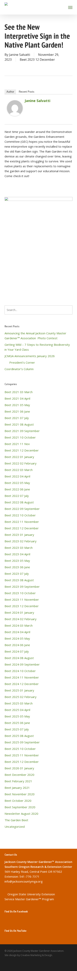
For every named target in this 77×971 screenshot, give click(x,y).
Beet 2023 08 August (19, 580)
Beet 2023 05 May (17, 561)
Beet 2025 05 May (17, 716)
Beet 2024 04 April (17, 632)
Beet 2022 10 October (20, 515)
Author (10, 91)
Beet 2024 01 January (19, 612)
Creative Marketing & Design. (37, 955)
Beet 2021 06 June (17, 411)
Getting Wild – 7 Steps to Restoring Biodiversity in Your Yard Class (37, 347)
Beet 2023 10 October (20, 593)
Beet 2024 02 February (21, 619)
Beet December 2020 (19, 775)
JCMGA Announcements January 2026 (30, 356)
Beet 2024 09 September (22, 664)
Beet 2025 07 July (17, 729)
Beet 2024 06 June (17, 645)
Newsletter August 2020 (21, 814)
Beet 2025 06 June (17, 723)
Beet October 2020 (18, 801)
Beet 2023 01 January (19, 535)
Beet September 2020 (20, 807)
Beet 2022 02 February (21, 463)
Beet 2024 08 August (19, 658)
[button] (70, 7)
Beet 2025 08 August (19, 736)
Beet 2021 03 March (19, 392)
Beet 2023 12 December (37, 59)
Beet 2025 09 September (22, 742)
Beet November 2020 (20, 794)
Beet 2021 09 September (22, 431)
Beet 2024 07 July (17, 651)
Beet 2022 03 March (19, 470)
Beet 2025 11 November (22, 755)
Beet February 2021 (18, 781)
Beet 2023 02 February (21, 541)
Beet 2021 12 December (22, 450)
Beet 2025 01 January (19, 690)
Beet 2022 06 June (17, 489)
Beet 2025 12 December (22, 762)
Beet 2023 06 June (17, 567)
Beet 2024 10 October (20, 671)
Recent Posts (26, 91)
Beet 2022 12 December (22, 528)
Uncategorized (15, 826)
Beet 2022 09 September (22, 509)
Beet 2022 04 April (17, 476)
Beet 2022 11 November (22, 522)
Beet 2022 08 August (19, 502)
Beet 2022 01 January (19, 457)
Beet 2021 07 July (17, 418)
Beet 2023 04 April (17, 554)
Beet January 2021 (17, 788)
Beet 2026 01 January (19, 768)
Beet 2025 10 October (20, 749)
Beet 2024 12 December (22, 684)
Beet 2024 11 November (22, 677)
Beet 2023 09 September (22, 586)
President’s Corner (20, 362)
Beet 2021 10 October (20, 437)
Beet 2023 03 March (19, 548)
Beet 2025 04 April (17, 710)
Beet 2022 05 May (17, 483)
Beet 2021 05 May (17, 405)
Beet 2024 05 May (17, 638)
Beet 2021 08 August (19, 424)
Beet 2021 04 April (17, 398)
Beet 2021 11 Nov (17, 444)
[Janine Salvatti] (15, 118)
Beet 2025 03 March (19, 703)
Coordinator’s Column (19, 369)
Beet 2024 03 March (19, 625)
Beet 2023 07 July (17, 574)
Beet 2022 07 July (17, 496)
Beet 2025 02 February (21, 697)
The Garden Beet (16, 820)
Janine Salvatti (19, 54)
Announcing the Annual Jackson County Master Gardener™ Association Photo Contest (35, 335)
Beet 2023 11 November (22, 599)
